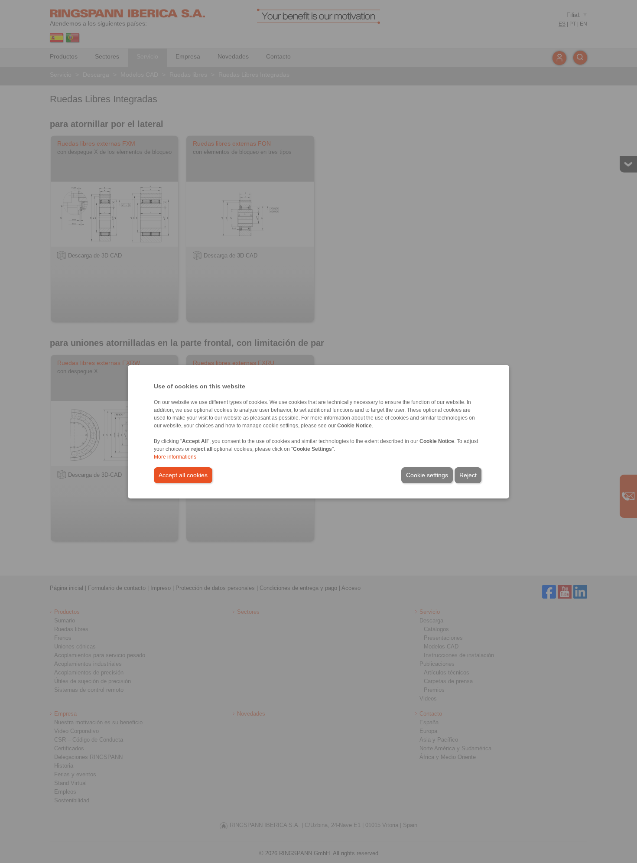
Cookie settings (427, 475)
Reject (468, 475)
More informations (175, 456)
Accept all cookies (183, 475)
